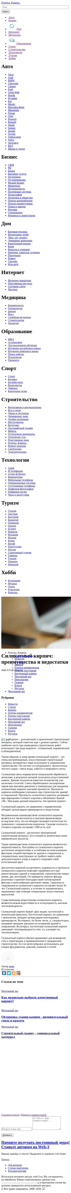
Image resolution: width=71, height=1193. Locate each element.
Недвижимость (16, 188)
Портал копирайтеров (20, 200)
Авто (11, 74)
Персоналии (21, 679)
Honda (11, 95)
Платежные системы (19, 191)
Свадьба (12, 261)
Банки (11, 170)
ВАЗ (10, 145)
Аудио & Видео (16, 474)
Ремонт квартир (17, 446)
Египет (12, 528)
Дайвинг (13, 388)
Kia (10, 101)
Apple (11, 468)
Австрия (13, 514)
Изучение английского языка (24, 348)
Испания (13, 534)
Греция (12, 525)
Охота (11, 586)
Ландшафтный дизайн (20, 428)
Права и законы (17, 206)
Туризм (12, 511)
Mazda (11, 104)
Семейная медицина (19, 317)
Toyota (11, 134)
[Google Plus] (18, 973)
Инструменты (16, 422)
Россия (12, 549)
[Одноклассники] (14, 973)
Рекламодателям (17, 1171)
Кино (11, 246)
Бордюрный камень (26, 673)
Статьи (18, 661)
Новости (19, 658)
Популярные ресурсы (20, 283)
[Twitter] (9, 973)
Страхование (15, 212)
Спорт (11, 376)
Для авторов (15, 1165)
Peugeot (12, 119)
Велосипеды (15, 385)
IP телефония (15, 471)
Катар (11, 540)
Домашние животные (20, 240)
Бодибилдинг (15, 382)
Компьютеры (15, 477)
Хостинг (13, 289)
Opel (10, 116)
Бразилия (13, 519)
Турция (12, 558)
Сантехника (14, 448)
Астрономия (15, 342)
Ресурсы (19, 688)
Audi (10, 77)
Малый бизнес (16, 182)
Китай (11, 543)
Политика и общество (20, 197)
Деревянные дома (18, 416)
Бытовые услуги (17, 173)
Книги (18, 685)
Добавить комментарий (33, 1114)
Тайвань (12, 555)
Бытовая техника (17, 231)
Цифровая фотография (20, 488)
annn (11, 966)
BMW (11, 80)
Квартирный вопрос (19, 243)
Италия (12, 537)
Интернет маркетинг (19, 280)
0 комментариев (10, 1114)
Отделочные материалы (21, 434)
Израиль (12, 531)
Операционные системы (22, 482)
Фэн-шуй (13, 264)
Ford (10, 89)
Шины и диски (16, 148)
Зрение (12, 311)
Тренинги (13, 360)
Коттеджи (13, 425)
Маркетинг (14, 185)
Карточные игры (17, 391)
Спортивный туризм (19, 552)
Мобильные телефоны (20, 480)
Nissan (11, 113)
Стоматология (16, 320)
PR (9, 167)
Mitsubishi (13, 110)
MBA (11, 339)
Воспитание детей (18, 234)
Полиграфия (15, 194)
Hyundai (12, 98)
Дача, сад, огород (17, 237)
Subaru (11, 128)
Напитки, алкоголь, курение (24, 252)
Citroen (12, 86)
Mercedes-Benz (16, 107)
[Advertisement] (35, 1077)
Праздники (14, 255)
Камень (19, 664)
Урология (13, 323)
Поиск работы (16, 354)
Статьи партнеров (18, 1168)
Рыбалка (13, 592)
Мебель (12, 431)
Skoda (11, 125)
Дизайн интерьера (18, 419)
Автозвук (13, 142)
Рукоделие (14, 589)
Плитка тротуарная (25, 670)
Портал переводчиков (20, 203)
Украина (13, 561)
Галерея (19, 682)
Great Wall (13, 92)
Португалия (14, 546)
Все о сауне (14, 410)
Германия (13, 522)
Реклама (12, 209)
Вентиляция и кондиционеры (24, 407)
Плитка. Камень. (10, 2)
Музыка (12, 583)
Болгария (13, 516)
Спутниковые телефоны (21, 485)
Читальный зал (23, 676)
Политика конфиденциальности (19, 1182)
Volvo (11, 139)
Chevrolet (13, 83)
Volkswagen (14, 136)
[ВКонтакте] (4, 973)
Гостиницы (14, 176)
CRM (11, 165)
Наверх (5, 1159)
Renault (12, 122)
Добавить (7, 1135)
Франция (13, 564)
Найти (6, 11)
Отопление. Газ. (17, 437)
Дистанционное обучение (22, 345)
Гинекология (15, 308)
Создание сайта (16, 286)
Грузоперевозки (17, 179)
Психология (14, 357)
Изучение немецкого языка (23, 351)
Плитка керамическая (27, 667)
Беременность (16, 305)
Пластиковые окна (18, 440)
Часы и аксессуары (18, 494)
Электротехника (17, 451)
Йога (11, 314)
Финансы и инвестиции (21, 215)
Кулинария (14, 580)
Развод (12, 258)
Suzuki (11, 131)
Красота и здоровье (19, 249)
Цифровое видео (17, 491)
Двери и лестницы (18, 413)
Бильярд (12, 379)
